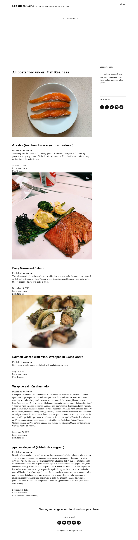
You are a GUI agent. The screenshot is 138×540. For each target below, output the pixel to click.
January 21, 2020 (19, 165)
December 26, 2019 (20, 288)
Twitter (64, 524)
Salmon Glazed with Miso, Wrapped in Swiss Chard (47, 357)
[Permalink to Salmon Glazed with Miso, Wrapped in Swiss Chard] (52, 347)
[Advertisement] (69, 44)
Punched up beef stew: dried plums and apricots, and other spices (111, 80)
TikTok (74, 524)
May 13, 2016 (18, 371)
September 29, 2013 (20, 432)
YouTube (79, 524)
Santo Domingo (32, 495)
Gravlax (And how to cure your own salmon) (42, 145)
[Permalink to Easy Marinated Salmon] (52, 258)
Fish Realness (18, 171)
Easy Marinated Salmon (28, 268)
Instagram (69, 524)
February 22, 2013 (20, 489)
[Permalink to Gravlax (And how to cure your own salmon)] (52, 135)
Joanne (28, 150)
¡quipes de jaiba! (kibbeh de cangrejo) (38, 447)
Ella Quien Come (23, 5)
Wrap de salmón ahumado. (30, 386)
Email (59, 524)
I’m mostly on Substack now (111, 74)
